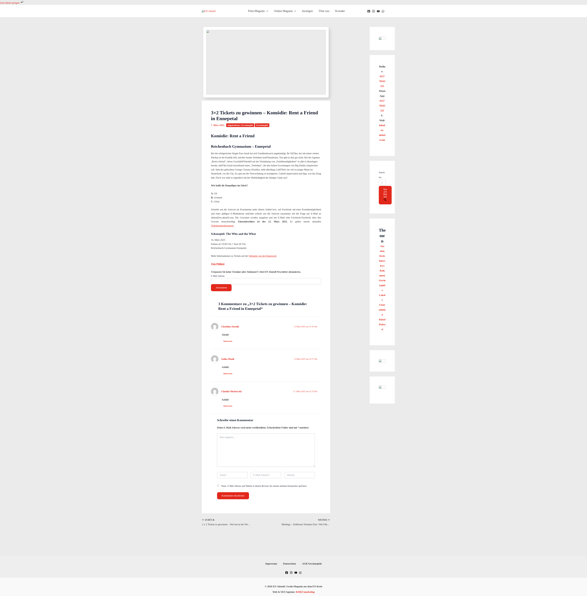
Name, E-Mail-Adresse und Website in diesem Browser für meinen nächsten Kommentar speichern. (264, 486)
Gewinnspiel (262, 125)
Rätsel (382, 319)
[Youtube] (378, 11)
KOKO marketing (305, 592)
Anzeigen (307, 11)
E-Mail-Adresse (218, 276)
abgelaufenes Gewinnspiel (240, 125)
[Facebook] (368, 11)
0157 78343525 (382, 81)
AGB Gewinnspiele (312, 563)
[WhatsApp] (383, 11)
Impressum (271, 563)
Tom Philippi (217, 264)
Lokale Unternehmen (382, 305)
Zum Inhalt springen (10, 3)
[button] (266, 11)
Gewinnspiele (382, 285)
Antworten (227, 341)
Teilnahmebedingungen (222, 225)
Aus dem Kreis (382, 251)
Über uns (324, 11)
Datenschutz (289, 563)
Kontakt (340, 11)
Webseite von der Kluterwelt (262, 256)
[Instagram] (373, 11)
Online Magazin (283, 11)
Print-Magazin (256, 11)
